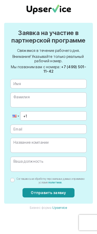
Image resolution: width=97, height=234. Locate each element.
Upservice (59, 208)
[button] (15, 116)
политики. (55, 182)
